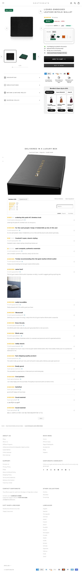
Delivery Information (8, 480)
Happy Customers (8, 511)
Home (3, 425)
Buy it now (59, 65)
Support (45, 452)
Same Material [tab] (60, 92)
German (45, 516)
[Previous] (48, 37)
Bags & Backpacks (48, 444)
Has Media (70, 213)
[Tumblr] (69, 470)
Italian (44, 519)
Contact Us (6, 464)
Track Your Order (7, 483)
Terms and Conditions (9, 477)
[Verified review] (25, 220)
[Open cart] (79, 3)
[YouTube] (58, 470)
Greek (44, 540)
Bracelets (45, 494)
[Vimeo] (62, 470)
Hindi (44, 554)
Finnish (45, 535)
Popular (64, 213)
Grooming (46, 497)
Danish (45, 530)
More (41, 418)
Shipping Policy (13, 100)
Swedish (45, 527)
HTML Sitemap (7, 452)
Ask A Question (69, 199)
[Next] (70, 37)
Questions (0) (23, 199)
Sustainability (6, 449)
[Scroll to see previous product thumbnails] (1, 56)
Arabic (45, 538)
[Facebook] (43, 470)
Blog (4, 439)
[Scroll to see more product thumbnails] (38, 56)
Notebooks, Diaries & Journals (11, 508)
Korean (45, 543)
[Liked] (74, 220)
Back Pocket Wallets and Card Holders (14, 425)
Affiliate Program (7, 444)
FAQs (4, 469)
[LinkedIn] (65, 470)
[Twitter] (47, 470)
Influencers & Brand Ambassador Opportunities (16, 447)
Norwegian (46, 532)
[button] (59, 25)
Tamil (44, 556)
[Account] (71, 3)
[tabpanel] (59, 104)
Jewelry (45, 492)
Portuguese (46, 514)
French (45, 522)
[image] (14, 287)
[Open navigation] (3, 3)
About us (5, 441)
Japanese (45, 548)
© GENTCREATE (9, 569)
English (45, 508)
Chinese (45, 546)
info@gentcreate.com (9, 499)
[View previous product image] (7, 28)
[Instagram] (50, 470)
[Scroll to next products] (72, 103)
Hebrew (45, 551)
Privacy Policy (6, 467)
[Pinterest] (54, 470)
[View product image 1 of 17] (10, 56)
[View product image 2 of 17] (23, 56)
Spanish (45, 511)
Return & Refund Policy (16, 92)
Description (11, 77)
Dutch (45, 524)
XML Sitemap (6, 455)
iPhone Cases (46, 441)
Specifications (13, 85)
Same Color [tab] (49, 92)
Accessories (46, 447)
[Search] (75, 3)
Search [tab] (70, 92)
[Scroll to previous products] (46, 103)
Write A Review (59, 199)
